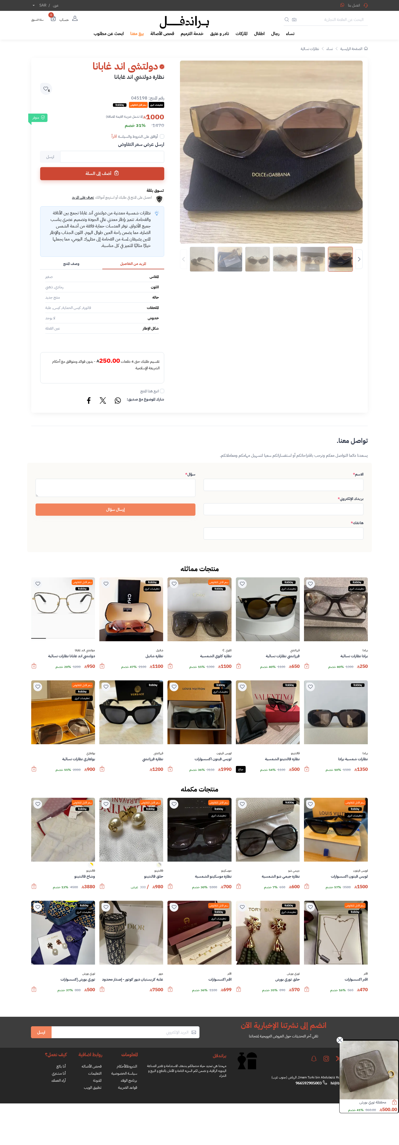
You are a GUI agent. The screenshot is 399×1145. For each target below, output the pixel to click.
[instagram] (326, 1058)
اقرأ (114, 136)
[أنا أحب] (310, 584)
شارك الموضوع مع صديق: (145, 399)
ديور (161, 974)
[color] (159, 866)
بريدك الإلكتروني (350, 499)
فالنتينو (295, 753)
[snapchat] (314, 1058)
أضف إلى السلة (99, 173)
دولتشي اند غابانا (85, 650)
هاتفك (357, 523)
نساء (330, 48)
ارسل (41, 1032)
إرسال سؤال (115, 509)
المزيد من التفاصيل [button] (133, 263)
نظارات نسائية (310, 48)
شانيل (159, 650)
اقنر (366, 974)
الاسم (358, 474)
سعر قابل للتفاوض (218, 582)
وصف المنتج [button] (71, 263)
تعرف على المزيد (83, 197)
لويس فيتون (224, 753)
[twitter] (338, 1058)
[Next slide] (359, 259)
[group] (271, 259)
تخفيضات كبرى (357, 589)
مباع (240, 769)
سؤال (190, 474)
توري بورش (293, 974)
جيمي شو (294, 871)
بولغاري (90, 753)
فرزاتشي (295, 650)
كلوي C (227, 650)
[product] (369, 1070)
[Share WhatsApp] (342, 5)
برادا (365, 650)
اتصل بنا (354, 5)
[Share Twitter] (103, 401)
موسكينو (226, 871)
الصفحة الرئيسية (351, 48)
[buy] (306, 668)
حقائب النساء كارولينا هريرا (367, 1102)
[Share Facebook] (89, 401)
